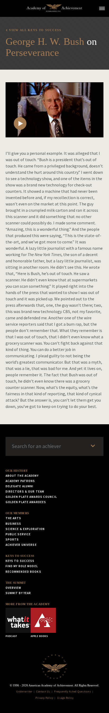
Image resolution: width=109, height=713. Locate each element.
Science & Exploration (25, 529)
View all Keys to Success (35, 30)
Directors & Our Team (25, 491)
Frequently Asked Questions (72, 691)
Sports (12, 539)
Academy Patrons (20, 481)
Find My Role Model (22, 566)
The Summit (16, 582)
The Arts (13, 518)
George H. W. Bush (45, 41)
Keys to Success (20, 555)
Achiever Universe (21, 545)
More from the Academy (28, 604)
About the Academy (22, 476)
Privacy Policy (44, 698)
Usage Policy (65, 698)
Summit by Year (18, 593)
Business (13, 524)
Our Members (17, 513)
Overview (13, 588)
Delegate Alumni (20, 486)
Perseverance (32, 52)
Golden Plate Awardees (26, 502)
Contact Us (43, 691)
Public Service (18, 534)
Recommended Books (23, 572)
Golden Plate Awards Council (31, 497)
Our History (17, 470)
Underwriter (24, 691)
